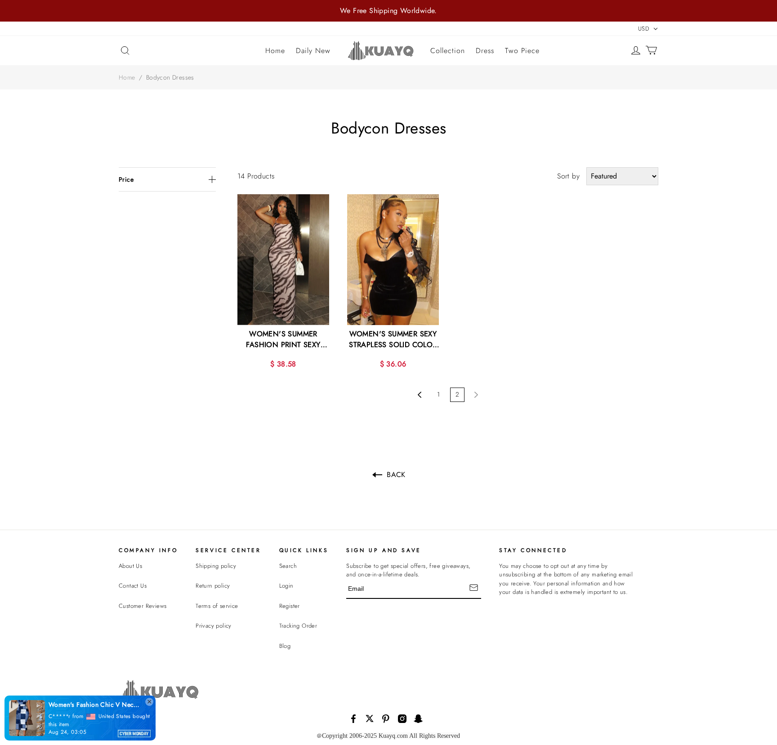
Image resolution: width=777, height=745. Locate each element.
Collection (447, 50)
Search (288, 566)
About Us (130, 566)
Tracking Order (298, 625)
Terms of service (217, 606)
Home (275, 50)
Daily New (313, 50)
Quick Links (304, 550)
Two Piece (522, 50)
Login (286, 585)
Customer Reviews (142, 606)
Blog (285, 646)
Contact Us (133, 585)
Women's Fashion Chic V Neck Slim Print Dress (60, 704)
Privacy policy (214, 625)
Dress (485, 50)
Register (289, 606)
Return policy (213, 585)
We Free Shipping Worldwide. (388, 10)
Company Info (148, 550)
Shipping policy (216, 566)
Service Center (228, 550)
